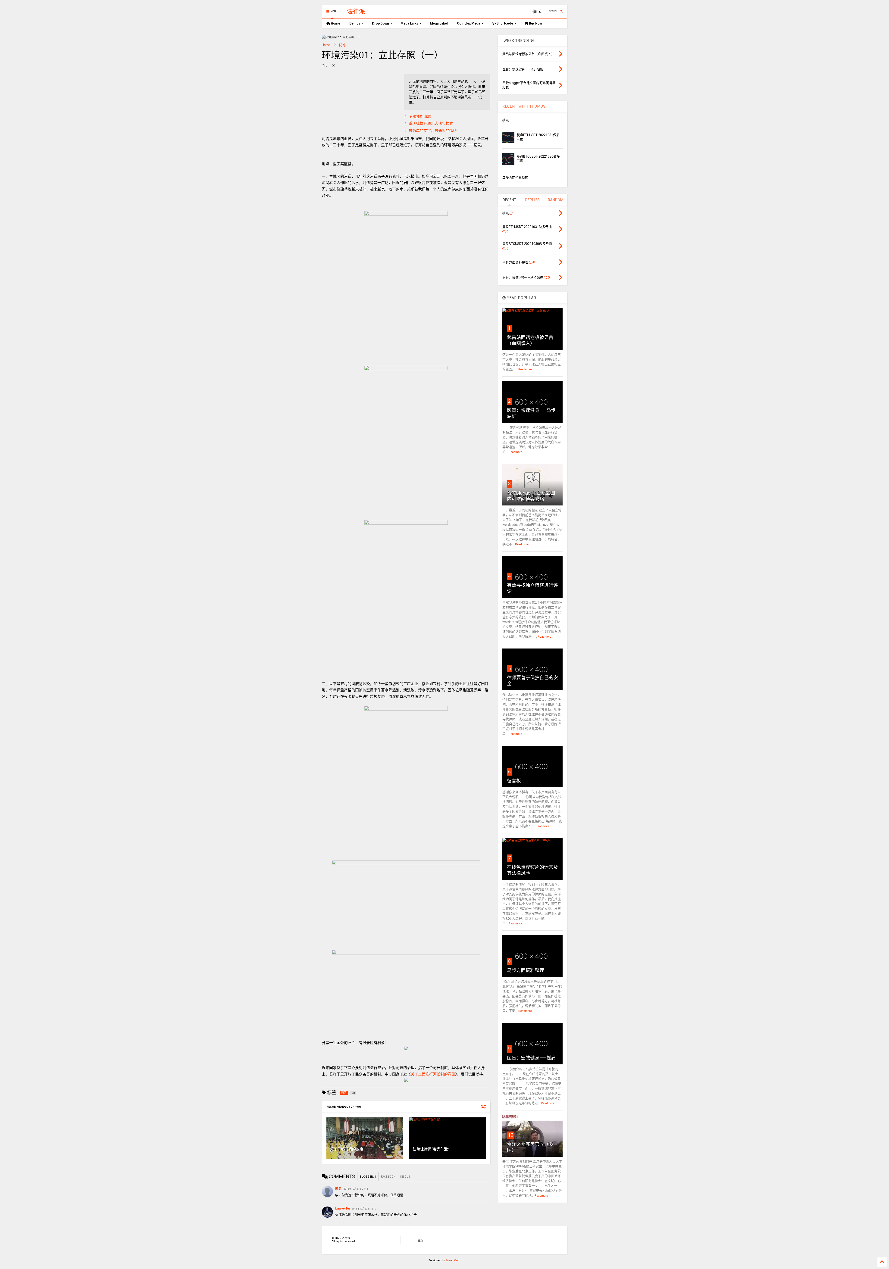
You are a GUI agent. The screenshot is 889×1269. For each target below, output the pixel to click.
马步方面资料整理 (515, 178)
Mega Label (439, 23)
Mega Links (409, 23)
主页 (420, 1240)
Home (335, 23)
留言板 (514, 781)
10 (510, 1135)
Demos (354, 23)
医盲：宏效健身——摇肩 (531, 1058)
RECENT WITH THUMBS (524, 106)
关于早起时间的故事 (346, 1149)
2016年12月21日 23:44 (356, 1189)
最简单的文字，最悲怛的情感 (433, 130)
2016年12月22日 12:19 (364, 1208)
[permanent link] (333, 66)
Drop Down (380, 23)
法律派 (356, 11)
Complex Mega (468, 23)
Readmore (525, 369)
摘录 (505, 120)
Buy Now (535, 23)
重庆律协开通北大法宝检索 (431, 123)
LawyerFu (342, 1208)
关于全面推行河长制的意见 (433, 1074)
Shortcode (504, 23)
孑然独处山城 (420, 116)
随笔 (342, 45)
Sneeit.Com (452, 1260)
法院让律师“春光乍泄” (431, 1149)
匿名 (338, 1188)
